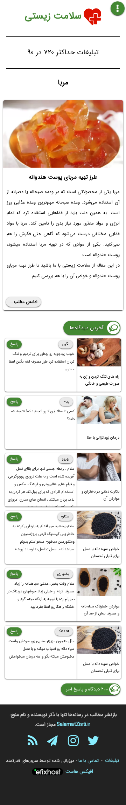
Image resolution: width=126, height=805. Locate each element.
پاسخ (14, 344)
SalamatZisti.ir (73, 724)
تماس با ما (88, 760)
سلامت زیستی (53, 16)
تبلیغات (112, 760)
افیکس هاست (79, 771)
